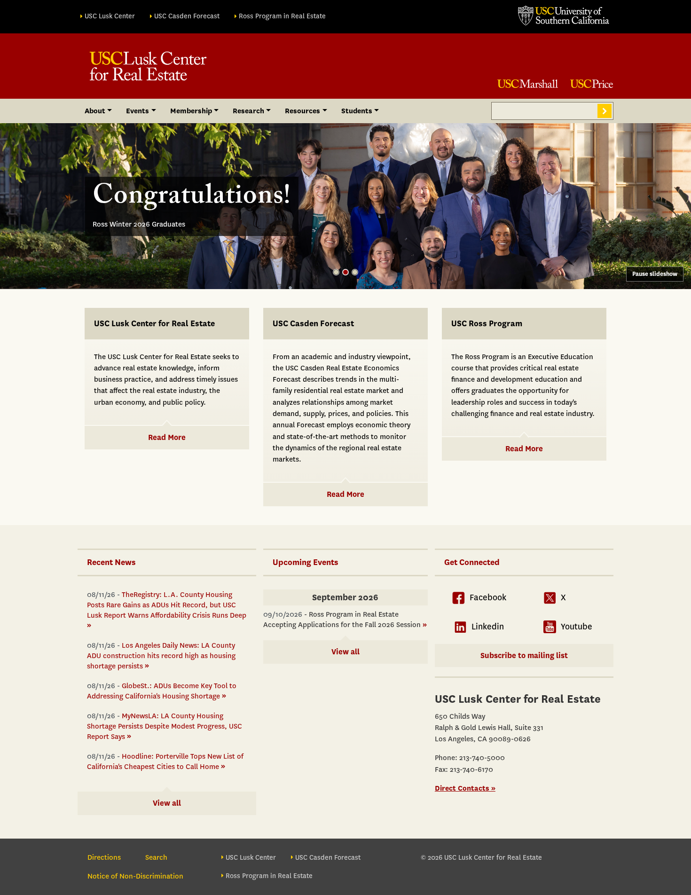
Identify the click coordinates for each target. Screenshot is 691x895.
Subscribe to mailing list (524, 655)
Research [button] (248, 111)
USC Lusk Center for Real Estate (154, 323)
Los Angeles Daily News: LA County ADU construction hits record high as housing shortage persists (161, 656)
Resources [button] (302, 111)
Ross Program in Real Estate (282, 16)
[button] (336, 272)
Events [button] (137, 111)
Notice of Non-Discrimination (135, 876)
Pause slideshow (654, 274)
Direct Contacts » (465, 788)
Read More (167, 437)
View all (167, 803)
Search (604, 111)
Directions (104, 857)
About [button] (95, 111)
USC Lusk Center (110, 16)
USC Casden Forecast (187, 16)
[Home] (148, 66)
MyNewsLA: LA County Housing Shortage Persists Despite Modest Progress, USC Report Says (164, 726)
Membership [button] (191, 111)
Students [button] (356, 111)
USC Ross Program (486, 323)
